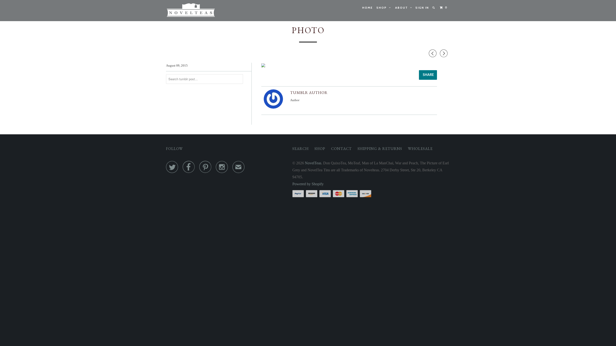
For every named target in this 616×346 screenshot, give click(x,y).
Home (367, 7)
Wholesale (420, 148)
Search (300, 148)
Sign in (422, 7)
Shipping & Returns (380, 148)
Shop (382, 7)
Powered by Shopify (308, 184)
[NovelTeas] (190, 10)
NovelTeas (313, 163)
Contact (341, 148)
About (402, 7)
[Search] (433, 8)
